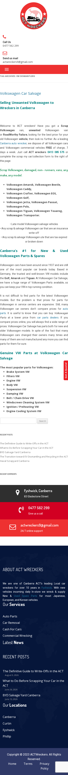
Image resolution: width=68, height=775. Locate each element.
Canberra (9, 717)
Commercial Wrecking (17, 636)
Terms (28, 764)
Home (12, 764)
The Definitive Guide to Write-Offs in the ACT (24, 443)
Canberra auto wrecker (13, 143)
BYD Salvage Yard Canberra (15, 452)
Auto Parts (10, 616)
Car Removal (11, 623)
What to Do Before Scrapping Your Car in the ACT (26, 447)
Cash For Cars (12, 629)
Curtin (7, 723)
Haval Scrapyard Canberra (14, 461)
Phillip (7, 736)
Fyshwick (47, 587)
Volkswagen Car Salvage (20, 93)
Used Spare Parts (25, 595)
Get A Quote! (65, 370)
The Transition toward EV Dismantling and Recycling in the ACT (34, 456)
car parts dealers (47, 317)
